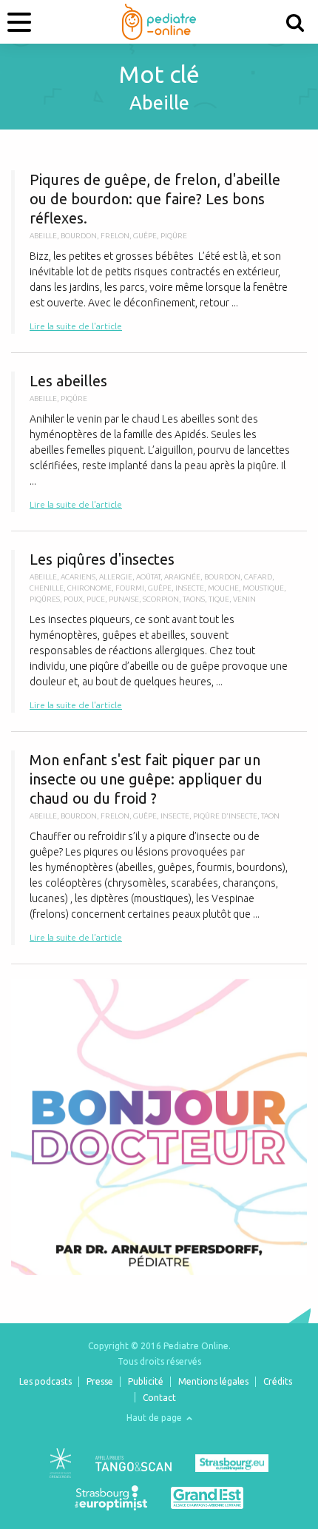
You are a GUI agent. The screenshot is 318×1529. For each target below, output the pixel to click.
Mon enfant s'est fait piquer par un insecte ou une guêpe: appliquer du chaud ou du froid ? (159, 848)
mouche (223, 588)
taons (194, 599)
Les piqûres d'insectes (159, 631)
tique (219, 599)
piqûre (173, 236)
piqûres (45, 599)
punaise (124, 599)
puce (96, 599)
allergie (115, 577)
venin (244, 599)
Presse (100, 1381)
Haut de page (155, 1417)
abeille (43, 236)
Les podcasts (45, 1381)
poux (73, 599)
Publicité (145, 1381)
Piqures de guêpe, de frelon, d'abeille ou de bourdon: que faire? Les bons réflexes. (159, 252)
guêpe (145, 236)
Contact (159, 1397)
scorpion (161, 599)
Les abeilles (159, 442)
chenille (47, 588)
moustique (263, 588)
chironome (89, 588)
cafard (258, 577)
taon (270, 816)
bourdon (79, 236)
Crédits (277, 1381)
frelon (115, 236)
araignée (182, 577)
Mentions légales (213, 1381)
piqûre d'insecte (225, 816)
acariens (78, 577)
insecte (189, 588)
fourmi (129, 588)
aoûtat (148, 577)
